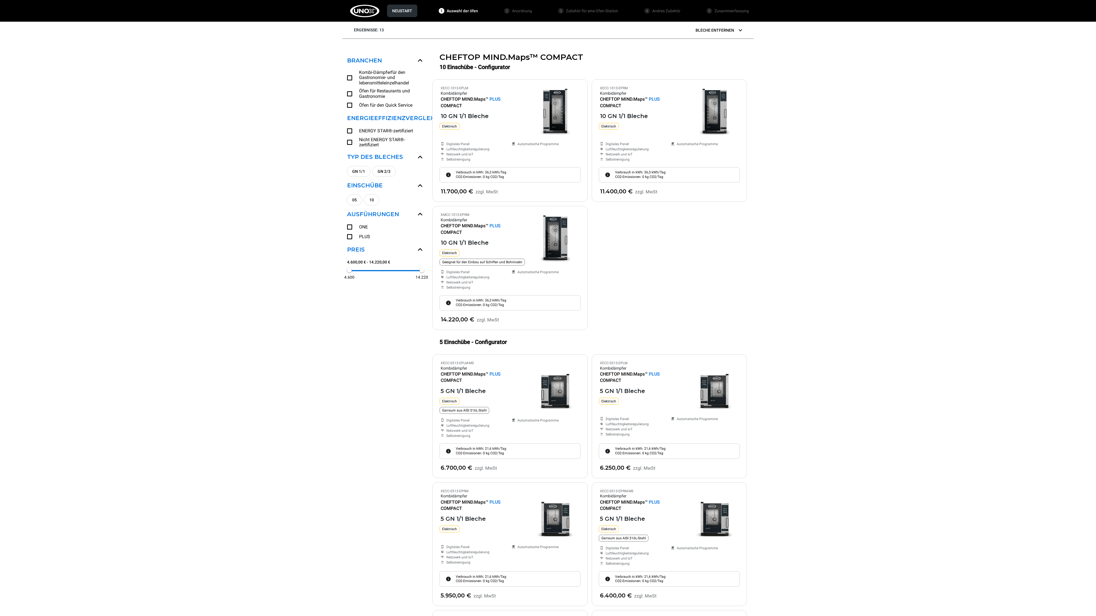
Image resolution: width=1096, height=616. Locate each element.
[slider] (349, 270)
